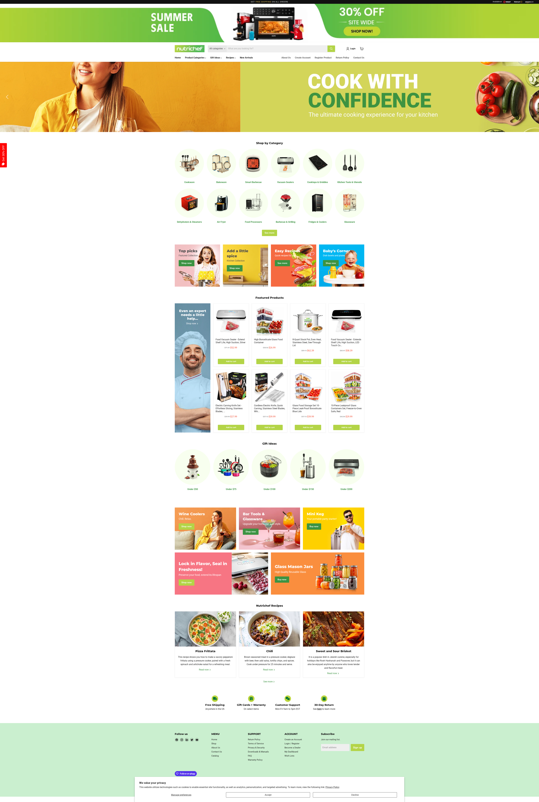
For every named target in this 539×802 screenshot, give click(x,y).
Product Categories (195, 57)
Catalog (215, 756)
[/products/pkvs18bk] (346, 321)
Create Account (302, 57)
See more (269, 232)
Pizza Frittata (205, 651)
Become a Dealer (293, 747)
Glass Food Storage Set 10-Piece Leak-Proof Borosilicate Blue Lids (307, 408)
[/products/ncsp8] (308, 321)
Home (178, 57)
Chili (269, 651)
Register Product (323, 57)
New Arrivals (246, 57)
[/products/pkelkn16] (231, 387)
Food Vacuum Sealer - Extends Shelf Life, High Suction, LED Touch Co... (346, 342)
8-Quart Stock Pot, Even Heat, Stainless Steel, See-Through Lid (307, 342)
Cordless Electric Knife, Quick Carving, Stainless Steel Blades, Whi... (269, 408)
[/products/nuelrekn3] (269, 387)
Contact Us (358, 57)
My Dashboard (291, 751)
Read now (204, 669)
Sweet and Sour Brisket (333, 651)
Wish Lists (289, 756)
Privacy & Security (256, 747)
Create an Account (293, 739)
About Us (286, 57)
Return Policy (342, 57)
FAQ (250, 756)
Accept (268, 795)
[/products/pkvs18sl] (231, 321)
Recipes (230, 57)
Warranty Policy (255, 760)
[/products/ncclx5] (269, 321)
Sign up (357, 747)
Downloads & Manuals (258, 751)
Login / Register (292, 743)
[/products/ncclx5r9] (346, 387)
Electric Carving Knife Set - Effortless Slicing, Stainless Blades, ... (229, 408)
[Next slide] (531, 97)
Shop (213, 743)
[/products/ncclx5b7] (308, 387)
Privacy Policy (332, 787)
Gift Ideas (215, 57)
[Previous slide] (8, 97)
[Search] (331, 48)
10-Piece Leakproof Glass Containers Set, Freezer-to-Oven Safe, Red (346, 408)
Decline (355, 795)
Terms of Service (256, 743)
